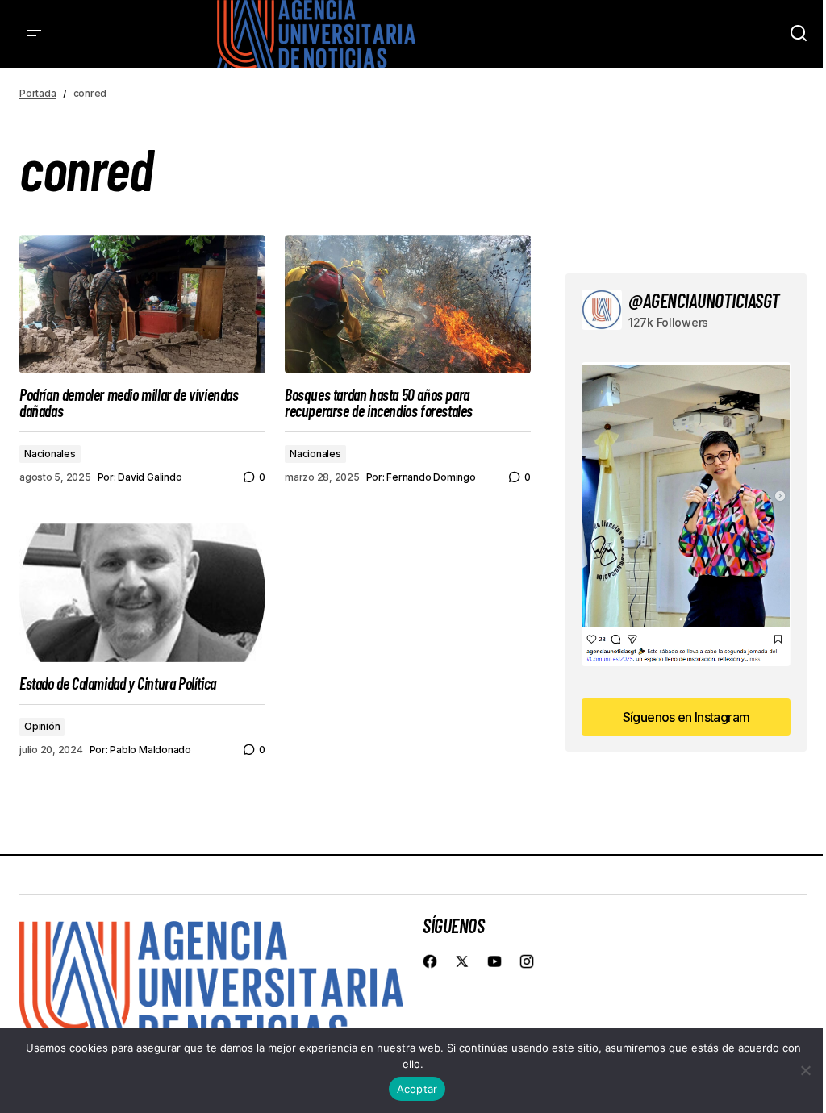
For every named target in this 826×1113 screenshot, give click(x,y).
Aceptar (417, 1088)
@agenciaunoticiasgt (704, 300)
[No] (806, 1070)
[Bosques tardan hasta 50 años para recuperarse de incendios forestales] (408, 304)
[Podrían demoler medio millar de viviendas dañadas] (142, 304)
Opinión (42, 726)
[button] (34, 34)
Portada (37, 93)
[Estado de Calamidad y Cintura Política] (142, 592)
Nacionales (50, 454)
